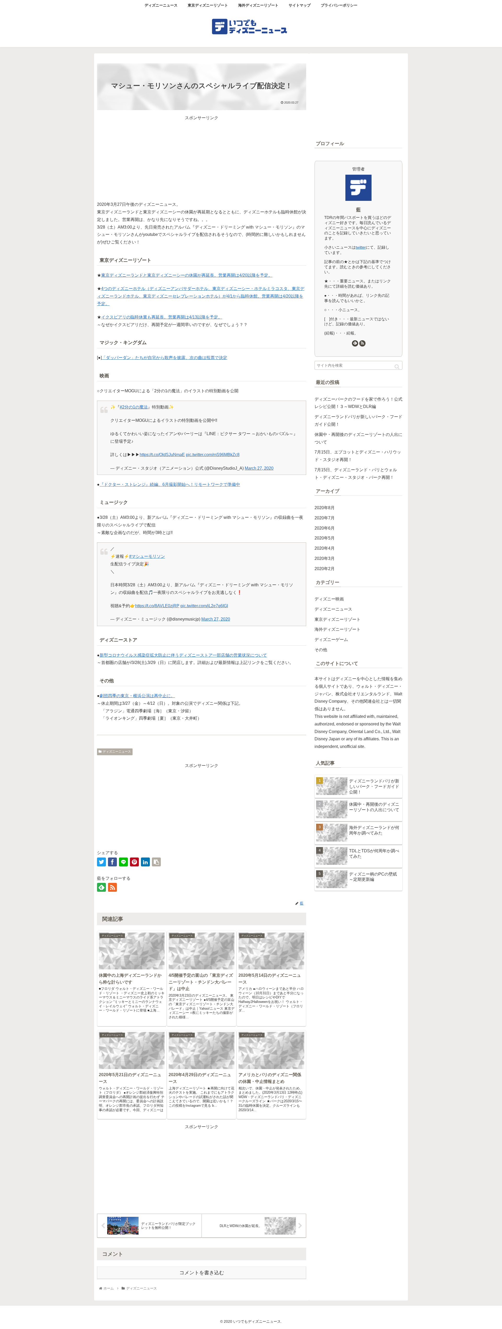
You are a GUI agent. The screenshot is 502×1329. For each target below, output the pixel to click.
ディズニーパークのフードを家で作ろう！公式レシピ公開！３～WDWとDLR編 (358, 403)
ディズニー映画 (329, 599)
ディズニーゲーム (331, 639)
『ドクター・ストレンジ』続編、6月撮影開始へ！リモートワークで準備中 (170, 484)
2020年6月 (325, 528)
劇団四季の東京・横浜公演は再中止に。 (137, 696)
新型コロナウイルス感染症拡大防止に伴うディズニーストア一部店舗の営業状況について (183, 655)
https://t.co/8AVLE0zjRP (157, 606)
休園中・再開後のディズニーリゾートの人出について (358, 438)
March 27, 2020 (259, 468)
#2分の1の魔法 (134, 407)
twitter (361, 247)
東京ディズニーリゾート (338, 619)
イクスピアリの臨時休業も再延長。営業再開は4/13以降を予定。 (161, 317)
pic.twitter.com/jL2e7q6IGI (204, 606)
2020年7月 (325, 518)
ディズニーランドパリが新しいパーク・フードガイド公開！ (358, 420)
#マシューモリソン (147, 556)
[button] (397, 366)
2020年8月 (325, 508)
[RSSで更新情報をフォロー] (112, 887)
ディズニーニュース (117, 751)
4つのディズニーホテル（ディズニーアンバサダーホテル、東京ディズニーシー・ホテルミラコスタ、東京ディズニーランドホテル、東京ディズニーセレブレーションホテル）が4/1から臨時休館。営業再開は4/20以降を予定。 (200, 296)
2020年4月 (325, 548)
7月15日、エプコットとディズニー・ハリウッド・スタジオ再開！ (358, 456)
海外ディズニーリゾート (338, 629)
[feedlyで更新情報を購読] (101, 887)
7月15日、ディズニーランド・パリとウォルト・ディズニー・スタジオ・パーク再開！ (356, 474)
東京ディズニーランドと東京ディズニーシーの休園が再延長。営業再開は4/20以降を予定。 (186, 275)
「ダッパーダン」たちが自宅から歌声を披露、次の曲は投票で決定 (164, 357)
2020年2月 (325, 568)
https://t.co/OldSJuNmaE (162, 454)
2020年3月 (325, 558)
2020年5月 (325, 538)
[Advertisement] (201, 158)
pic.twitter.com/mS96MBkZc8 (212, 454)
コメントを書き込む (201, 1272)
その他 (321, 650)
